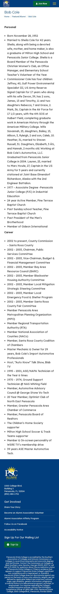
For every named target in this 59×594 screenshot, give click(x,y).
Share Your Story (12, 507)
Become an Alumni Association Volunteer (24, 512)
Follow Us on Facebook (15, 524)
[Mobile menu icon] (54, 3)
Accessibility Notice (13, 529)
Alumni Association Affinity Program (21, 518)
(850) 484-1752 (11, 494)
